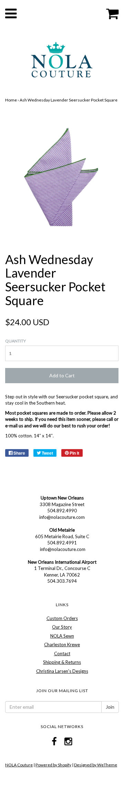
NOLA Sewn (62, 636)
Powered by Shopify (53, 764)
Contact (62, 653)
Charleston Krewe (62, 644)
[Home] (62, 58)
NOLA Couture (19, 764)
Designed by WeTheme (95, 764)
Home (11, 100)
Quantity (15, 340)
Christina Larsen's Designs (62, 671)
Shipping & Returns (62, 662)
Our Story (62, 627)
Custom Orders (62, 618)
